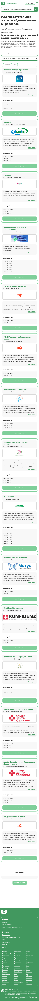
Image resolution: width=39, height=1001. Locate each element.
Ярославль (29, 984)
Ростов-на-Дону (18, 982)
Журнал (4, 944)
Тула (27, 968)
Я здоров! (8, 175)
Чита (27, 982)
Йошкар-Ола (5, 982)
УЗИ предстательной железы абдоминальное (16, 58)
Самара (28, 951)
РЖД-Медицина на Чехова (15, 286)
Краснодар (17, 959)
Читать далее (31, 95)
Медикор (7, 122)
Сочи (27, 959)
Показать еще (19, 883)
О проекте (5, 922)
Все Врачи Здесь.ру (4, 912)
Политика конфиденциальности (12, 927)
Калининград (17, 951)
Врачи (4, 939)
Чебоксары (29, 978)
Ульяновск (29, 972)
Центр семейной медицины (15, 390)
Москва (4, 951)
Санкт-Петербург (7, 953)
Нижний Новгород (19, 970)
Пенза (15, 978)
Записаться (19, 113)
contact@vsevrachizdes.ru (21, 998)
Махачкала (17, 966)
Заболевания (6, 942)
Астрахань (5, 958)
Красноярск (17, 962)
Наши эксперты (7, 924)
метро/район (7, 54)
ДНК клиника (9, 497)
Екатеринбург (6, 974)
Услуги (4, 947)
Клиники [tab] (7, 64)
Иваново (4, 976)
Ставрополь (29, 962)
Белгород (5, 962)
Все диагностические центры (11, 937)
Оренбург (16, 976)
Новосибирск (18, 972)
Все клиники (6, 935)
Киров (15, 958)
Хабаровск (29, 976)
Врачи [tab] (14, 64)
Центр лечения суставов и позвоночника (15, 229)
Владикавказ (5, 966)
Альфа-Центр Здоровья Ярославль (18, 709)
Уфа (27, 974)
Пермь (16, 980)
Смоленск (29, 958)
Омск (15, 974)
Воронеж (4, 972)
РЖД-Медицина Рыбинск (14, 817)
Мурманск (17, 968)
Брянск (4, 964)
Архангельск (5, 955)
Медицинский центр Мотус (15, 558)
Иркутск (4, 980)
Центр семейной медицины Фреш (18, 657)
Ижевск (4, 978)
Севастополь (29, 955)
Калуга (16, 953)
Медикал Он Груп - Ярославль (16, 70)
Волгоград (5, 970)
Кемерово (17, 955)
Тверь (27, 964)
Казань (4, 984)
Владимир (5, 968)
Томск (27, 966)
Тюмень (28, 970)
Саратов (28, 953)
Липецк (16, 964)
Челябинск (29, 980)
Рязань (16, 984)
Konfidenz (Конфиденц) (13, 608)
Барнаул (4, 959)
